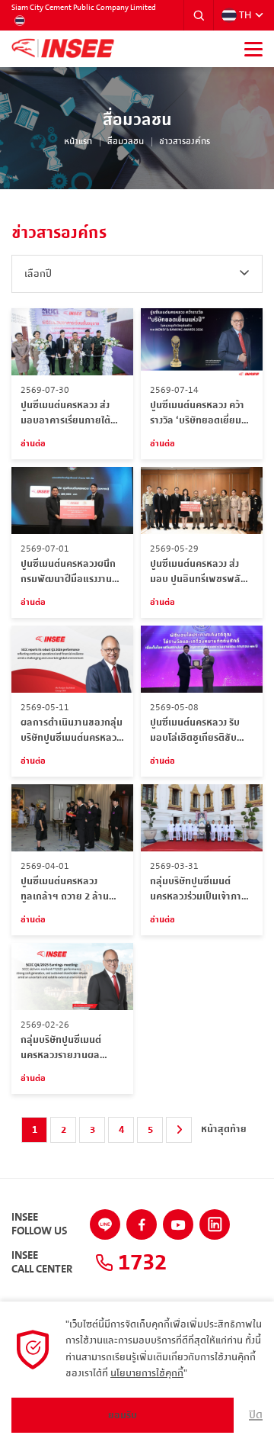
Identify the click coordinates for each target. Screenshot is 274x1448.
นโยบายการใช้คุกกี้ (146, 1373)
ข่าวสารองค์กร (184, 142)
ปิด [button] (256, 1415)
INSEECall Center (41, 1262)
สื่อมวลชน (125, 142)
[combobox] (137, 274)
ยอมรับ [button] (122, 1415)
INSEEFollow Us (39, 1224)
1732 (140, 1262)
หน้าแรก (78, 142)
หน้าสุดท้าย (224, 1129)
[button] (198, 15)
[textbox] (137, 274)
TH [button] (245, 15)
